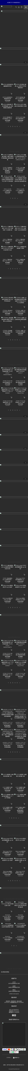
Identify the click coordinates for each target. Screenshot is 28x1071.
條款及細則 (19, 1001)
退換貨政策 (13, 1001)
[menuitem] (8, 126)
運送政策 (8, 1001)
